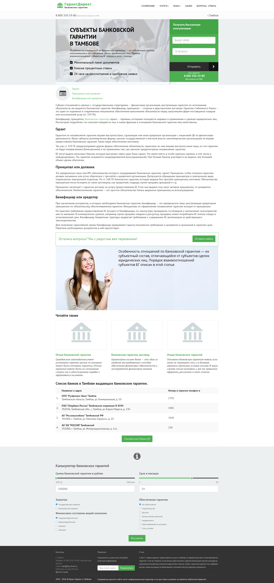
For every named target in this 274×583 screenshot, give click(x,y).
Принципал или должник (86, 93)
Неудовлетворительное (68, 518)
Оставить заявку (204, 238)
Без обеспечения (149, 504)
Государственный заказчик (69, 504)
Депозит (145, 512)
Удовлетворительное (67, 522)
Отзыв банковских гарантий (184, 355)
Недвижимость (148, 520)
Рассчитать (137, 538)
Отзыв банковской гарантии (73, 355)
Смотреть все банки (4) (137, 438)
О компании (148, 6)
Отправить (194, 66)
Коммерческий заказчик (68, 508)
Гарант (75, 88)
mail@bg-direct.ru (70, 566)
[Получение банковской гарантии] (75, 5)
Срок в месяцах (149, 473)
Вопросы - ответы (206, 6)
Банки (188, 6)
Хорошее (62, 530)
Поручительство (148, 508)
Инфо (176, 6)
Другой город (62, 572)
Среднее (62, 526)
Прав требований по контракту (154, 524)
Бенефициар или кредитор (87, 98)
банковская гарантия (97, 119)
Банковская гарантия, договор (130, 355)
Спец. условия (147, 528)
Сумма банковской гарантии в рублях (79, 473)
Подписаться (126, 567)
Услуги (163, 6)
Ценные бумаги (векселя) (152, 516)
